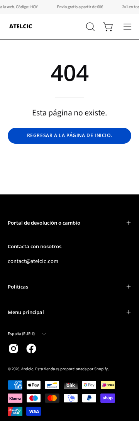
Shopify (101, 369)
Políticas (18, 286)
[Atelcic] (21, 26)
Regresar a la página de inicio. (69, 135)
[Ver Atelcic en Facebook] (31, 348)
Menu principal (26, 312)
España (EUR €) (21, 334)
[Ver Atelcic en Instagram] (13, 348)
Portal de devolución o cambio (44, 222)
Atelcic (27, 369)
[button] (89, 26)
